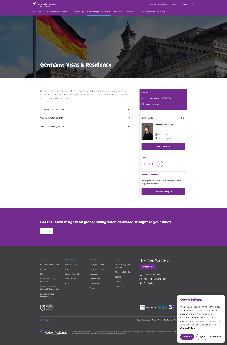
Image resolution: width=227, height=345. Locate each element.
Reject (202, 337)
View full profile (166, 139)
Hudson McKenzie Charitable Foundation (49, 287)
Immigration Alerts (98, 265)
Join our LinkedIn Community (153, 12)
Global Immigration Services (99, 12)
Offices (43, 269)
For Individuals (71, 269)
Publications (95, 284)
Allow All (187, 337)
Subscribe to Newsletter (157, 4)
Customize (216, 337)
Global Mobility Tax (123, 272)
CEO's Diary (95, 279)
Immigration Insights (98, 269)
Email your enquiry (153, 104)
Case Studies (70, 279)
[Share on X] (144, 164)
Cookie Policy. (187, 328)
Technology (79, 12)
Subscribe (47, 231)
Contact (174, 4)
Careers (184, 4)
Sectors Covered (72, 274)
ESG (42, 274)
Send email (164, 135)
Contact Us (119, 286)
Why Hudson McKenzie (49, 265)
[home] (44, 4)
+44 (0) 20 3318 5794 (162, 98)
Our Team (118, 12)
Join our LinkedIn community (47, 295)
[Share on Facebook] (152, 164)
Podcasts (94, 288)
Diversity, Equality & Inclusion (48, 280)
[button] (38, 11)
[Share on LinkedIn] (160, 164)
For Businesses (71, 265)
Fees (67, 284)
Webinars (94, 274)
